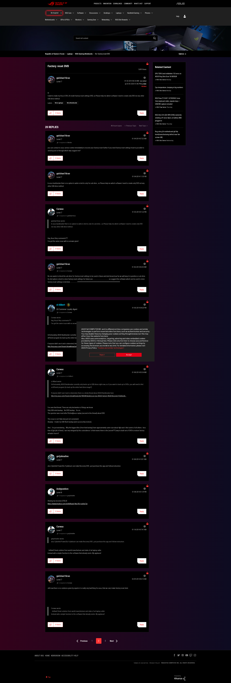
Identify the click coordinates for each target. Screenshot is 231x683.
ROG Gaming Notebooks (84, 54)
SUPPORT (147, 4)
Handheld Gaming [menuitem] (133, 13)
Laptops (70, 54)
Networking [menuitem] (105, 20)
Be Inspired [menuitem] (54, 13)
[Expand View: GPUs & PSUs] (71, 19)
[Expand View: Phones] (152, 13)
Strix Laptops (59, 103)
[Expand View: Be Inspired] (61, 13)
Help (177, 16)
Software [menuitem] (80, 13)
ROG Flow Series (161, 107)
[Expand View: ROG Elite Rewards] (129, 19)
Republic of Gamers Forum (54, 54)
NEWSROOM (55, 656)
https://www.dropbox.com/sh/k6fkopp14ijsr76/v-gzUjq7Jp (67, 504)
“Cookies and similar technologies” (111, 348)
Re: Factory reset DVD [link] (102, 54)
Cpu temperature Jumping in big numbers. (169, 87)
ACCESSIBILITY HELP (69, 656)
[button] (50, 113)
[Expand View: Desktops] (112, 13)
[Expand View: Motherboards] (56, 19)
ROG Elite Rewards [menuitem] (121, 20)
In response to (65, 142)
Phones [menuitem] (147, 13)
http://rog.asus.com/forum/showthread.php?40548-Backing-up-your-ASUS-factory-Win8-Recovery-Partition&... (88, 396)
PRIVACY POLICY (154, 663)
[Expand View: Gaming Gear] (98, 19)
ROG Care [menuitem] (68, 13)
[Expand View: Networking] (111, 19)
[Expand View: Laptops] (123, 13)
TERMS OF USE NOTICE (141, 663)
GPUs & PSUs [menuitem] (65, 20)
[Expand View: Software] (85, 13)
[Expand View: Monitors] (83, 19)
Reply (142, 113)
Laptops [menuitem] (119, 13)
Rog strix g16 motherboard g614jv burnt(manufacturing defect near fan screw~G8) (167, 134)
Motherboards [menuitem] (50, 20)
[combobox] (115, 38)
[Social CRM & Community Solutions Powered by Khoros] (179, 678)
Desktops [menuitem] (107, 13)
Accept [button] (129, 355)
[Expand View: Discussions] (100, 13)
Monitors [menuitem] (78, 20)
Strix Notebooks (72, 103)
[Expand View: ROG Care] (73, 13)
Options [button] (181, 54)
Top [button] (49, 677)
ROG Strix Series (161, 80)
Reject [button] (102, 355)
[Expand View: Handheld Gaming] (141, 13)
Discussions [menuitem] (93, 13)
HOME (47, 656)
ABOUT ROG (39, 656)
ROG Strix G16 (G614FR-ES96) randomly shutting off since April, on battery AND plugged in (168, 118)
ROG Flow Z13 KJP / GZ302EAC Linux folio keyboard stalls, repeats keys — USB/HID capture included (167, 101)
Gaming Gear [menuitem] (91, 20)
